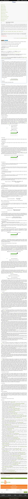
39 (21, 346)
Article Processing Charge (5, 16)
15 (22, 250)
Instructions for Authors (5, 12)
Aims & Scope (3, 6)
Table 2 (24, 152)
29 (23, 297)
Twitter (25, 495)
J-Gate (17, 31)
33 (20, 317)
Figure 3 (14, 248)
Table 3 (3, 228)
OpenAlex (20, 31)
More (1, 32)
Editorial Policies (4, 10)
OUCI (22, 31)
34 (11, 356)
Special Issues (4, 13)
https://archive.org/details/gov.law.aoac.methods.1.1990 (16, 414)
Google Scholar (9, 31)
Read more (2, 30)
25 (22, 282)
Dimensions (15, 31)
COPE (4, 31)
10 (19, 264)
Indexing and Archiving (5, 17)
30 (5, 298)
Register (19, 0)
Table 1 (26, 122)
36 (7, 329)
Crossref (6, 31)
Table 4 (2, 246)
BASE (12, 31)
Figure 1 (17, 121)
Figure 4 (22, 271)
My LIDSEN (3, 495)
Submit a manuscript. (24, 0)
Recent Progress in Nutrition (10, 22)
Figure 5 (13, 272)
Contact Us (3, 20)
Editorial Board (4, 7)
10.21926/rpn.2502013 (17, 52)
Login (4, 492)
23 (20, 264)
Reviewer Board (4, 9)
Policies (15, 495)
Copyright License (4, 19)
